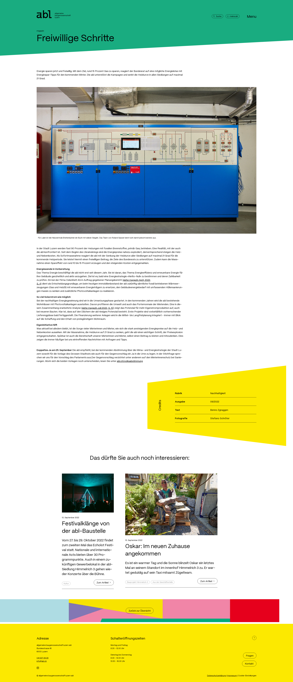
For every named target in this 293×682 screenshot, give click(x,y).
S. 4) (39, 283)
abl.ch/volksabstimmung (130, 361)
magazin (40, 30)
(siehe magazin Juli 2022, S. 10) (97, 308)
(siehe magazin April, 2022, (136, 280)
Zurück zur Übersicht (140, 610)
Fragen (250, 655)
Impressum (232, 675)
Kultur (66, 583)
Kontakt (249, 663)
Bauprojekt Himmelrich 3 (137, 582)
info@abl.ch (42, 661)
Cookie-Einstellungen (247, 675)
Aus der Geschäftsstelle (163, 582)
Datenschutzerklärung (216, 675)
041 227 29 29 (42, 657)
